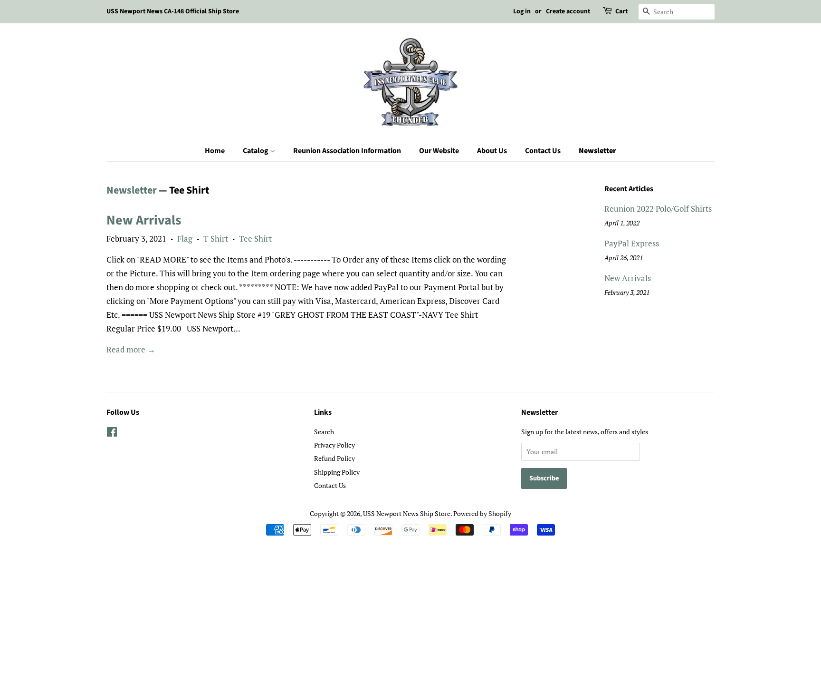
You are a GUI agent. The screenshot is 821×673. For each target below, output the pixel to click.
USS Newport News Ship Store (406, 513)
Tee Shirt (255, 238)
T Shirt (215, 238)
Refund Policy (334, 458)
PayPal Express (631, 243)
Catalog (256, 151)
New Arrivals (143, 220)
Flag (184, 238)
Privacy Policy (334, 444)
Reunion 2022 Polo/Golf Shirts (658, 208)
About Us (492, 151)
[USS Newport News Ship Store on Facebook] (111, 433)
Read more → (130, 349)
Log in (522, 11)
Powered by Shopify (482, 513)
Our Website (439, 151)
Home (215, 151)
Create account (568, 11)
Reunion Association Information (347, 151)
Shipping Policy (337, 472)
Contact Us (543, 151)
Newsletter (597, 151)
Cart (621, 11)
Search (324, 431)
